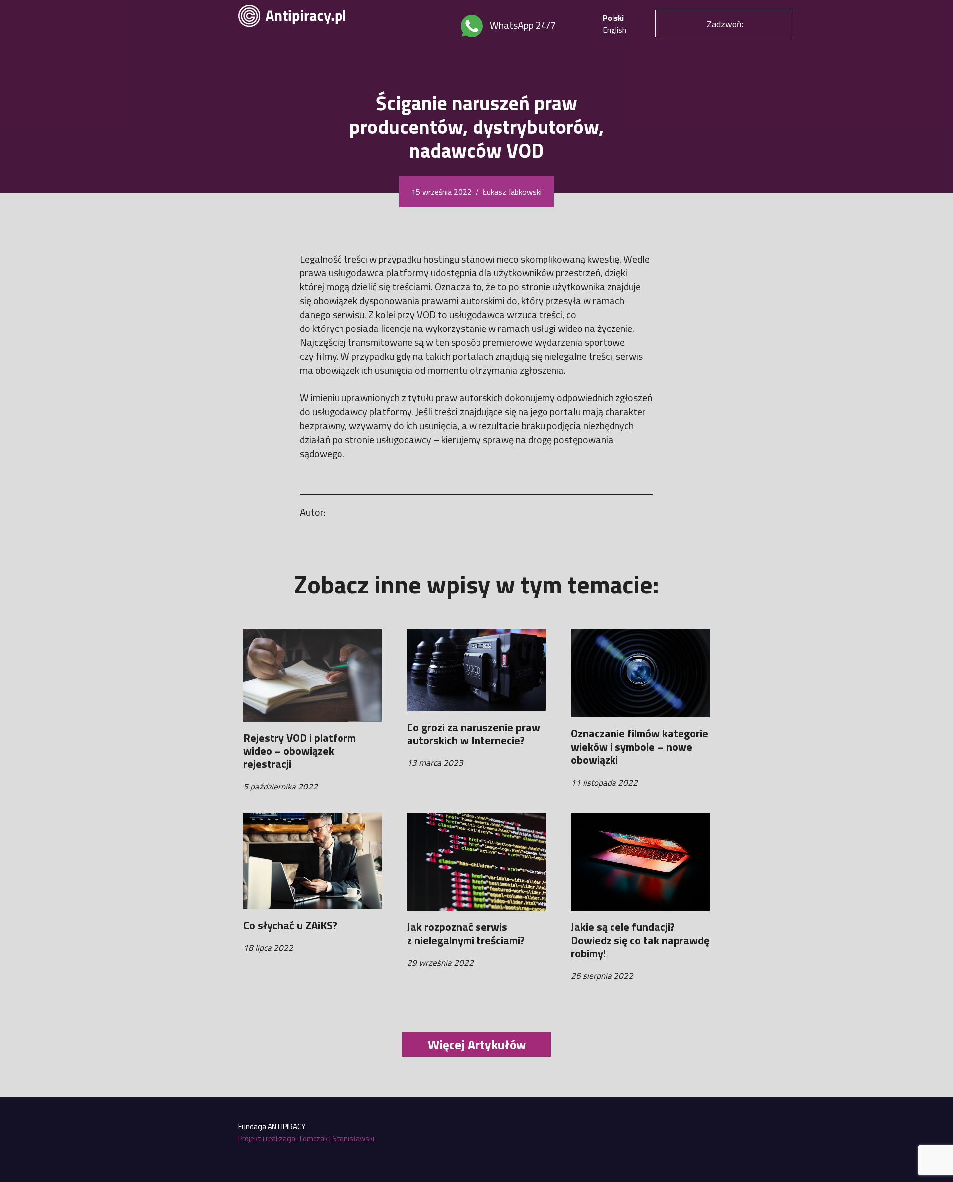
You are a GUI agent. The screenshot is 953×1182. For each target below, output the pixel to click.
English (614, 30)
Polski (613, 18)
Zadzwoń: (725, 24)
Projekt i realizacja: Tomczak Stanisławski (306, 1138)
